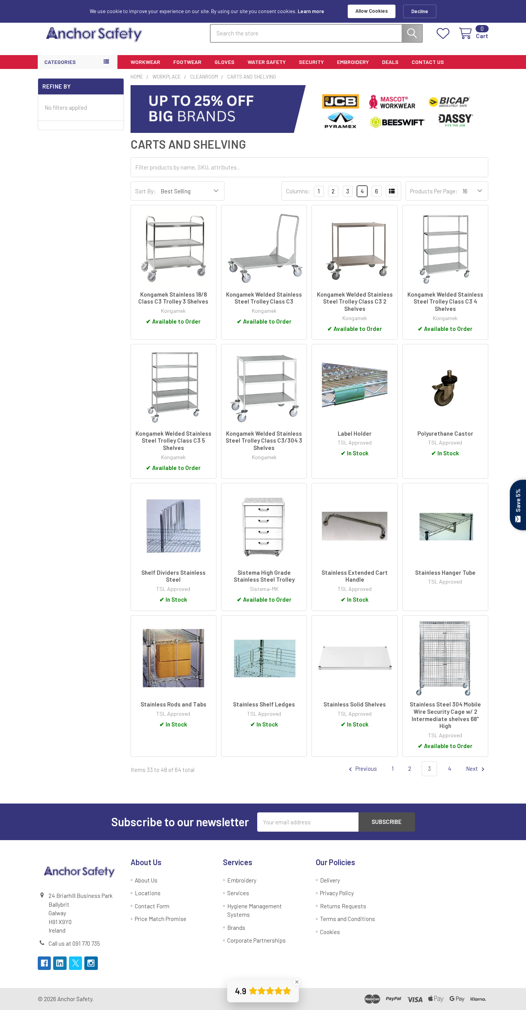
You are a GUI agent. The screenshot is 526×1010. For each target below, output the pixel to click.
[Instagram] (91, 963)
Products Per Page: (434, 191)
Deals (390, 62)
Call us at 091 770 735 (74, 943)
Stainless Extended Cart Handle (355, 576)
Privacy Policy (337, 892)
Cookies (330, 931)
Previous (365, 768)
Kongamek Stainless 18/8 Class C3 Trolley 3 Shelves (173, 298)
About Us (146, 880)
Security (311, 62)
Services (238, 892)
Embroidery (353, 62)
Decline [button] (419, 11)
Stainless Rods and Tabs (173, 704)
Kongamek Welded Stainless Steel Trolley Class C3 (264, 298)
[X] (75, 963)
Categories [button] (60, 62)
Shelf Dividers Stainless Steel (173, 576)
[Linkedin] (60, 963)
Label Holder (355, 433)
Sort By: (145, 191)
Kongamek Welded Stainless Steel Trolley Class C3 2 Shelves (355, 301)
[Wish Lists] (445, 33)
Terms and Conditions (347, 918)
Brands (236, 927)
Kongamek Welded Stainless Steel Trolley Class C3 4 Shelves (445, 301)
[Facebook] (44, 963)
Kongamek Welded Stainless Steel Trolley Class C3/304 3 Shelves (264, 440)
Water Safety (267, 62)
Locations (148, 892)
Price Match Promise (160, 918)
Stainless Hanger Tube (445, 572)
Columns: (298, 191)
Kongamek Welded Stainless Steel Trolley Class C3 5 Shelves (173, 440)
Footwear (187, 62)
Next (472, 768)
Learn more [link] (311, 11)
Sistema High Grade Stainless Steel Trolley (264, 576)
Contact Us (428, 62)
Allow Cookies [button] (371, 11)
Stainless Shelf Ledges (264, 704)
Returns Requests (343, 906)
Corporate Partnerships (256, 940)
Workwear (145, 62)
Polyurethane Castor (445, 433)
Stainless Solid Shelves (354, 704)
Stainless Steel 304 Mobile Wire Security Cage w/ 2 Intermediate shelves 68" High (445, 715)
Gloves (224, 62)
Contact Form (152, 906)
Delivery (330, 880)
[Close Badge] (297, 982)
